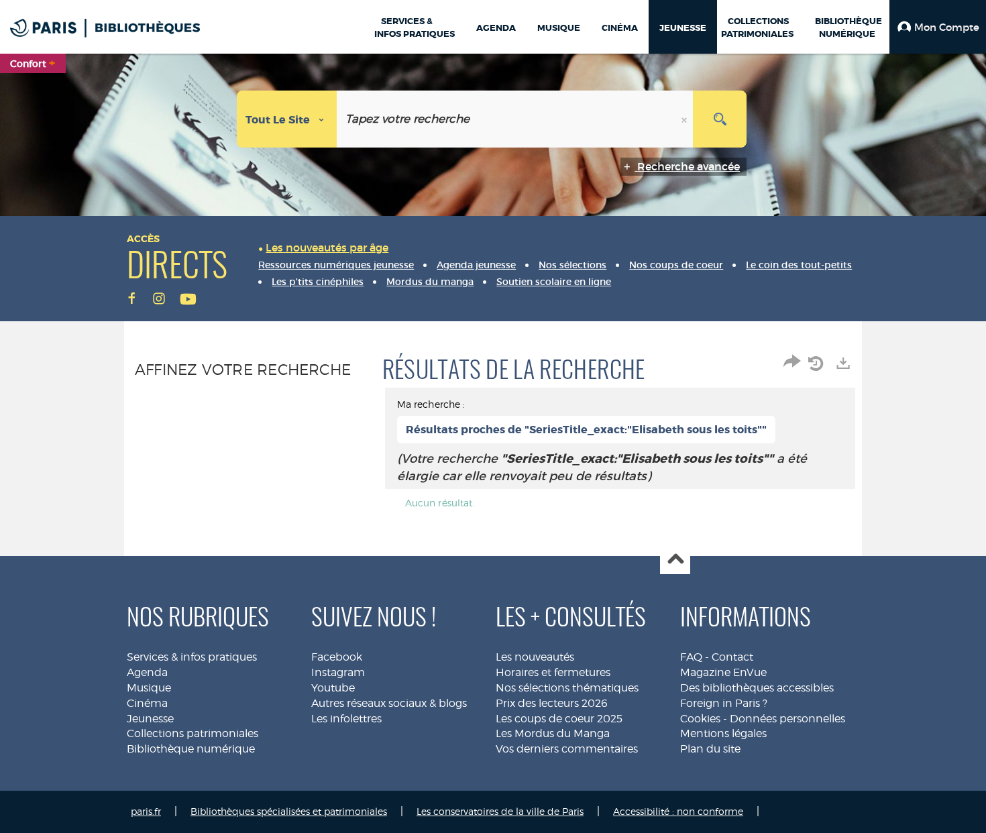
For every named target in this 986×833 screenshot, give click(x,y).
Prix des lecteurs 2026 (552, 703)
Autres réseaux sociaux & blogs (389, 703)
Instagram (338, 672)
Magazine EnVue (723, 672)
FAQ (691, 657)
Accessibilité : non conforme (678, 811)
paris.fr (146, 811)
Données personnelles (787, 718)
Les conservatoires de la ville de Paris (500, 811)
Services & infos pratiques (192, 657)
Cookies (700, 718)
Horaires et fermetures (553, 672)
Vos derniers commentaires (567, 748)
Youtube (333, 687)
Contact (732, 657)
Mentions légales (723, 733)
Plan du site (710, 748)
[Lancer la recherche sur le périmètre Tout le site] (720, 119)
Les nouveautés (535, 657)
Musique (149, 687)
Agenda (147, 672)
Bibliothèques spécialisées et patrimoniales (288, 811)
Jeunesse (150, 718)
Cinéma (147, 703)
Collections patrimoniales (192, 733)
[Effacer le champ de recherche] (685, 119)
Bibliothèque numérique (191, 748)
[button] (937, 27)
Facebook (336, 657)
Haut (675, 559)
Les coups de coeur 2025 (559, 718)
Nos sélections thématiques (567, 687)
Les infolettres (346, 718)
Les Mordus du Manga (553, 733)
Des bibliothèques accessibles (757, 687)
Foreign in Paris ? (723, 703)
